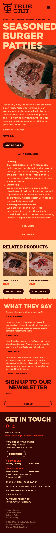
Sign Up (28, 403)
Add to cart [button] (13, 291)
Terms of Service (13, 512)
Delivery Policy (13, 515)
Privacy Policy (12, 510)
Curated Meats (17, 19)
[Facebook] (7, 426)
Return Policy (12, 517)
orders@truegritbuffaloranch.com (24, 435)
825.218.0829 (12, 432)
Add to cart (13, 145)
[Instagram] (13, 426)
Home (5, 19)
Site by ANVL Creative (16, 527)
